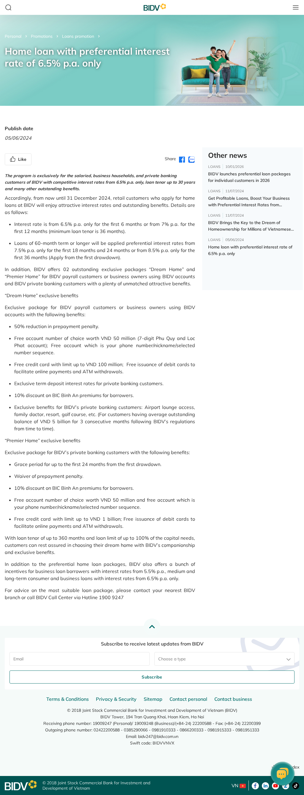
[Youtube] (275, 785)
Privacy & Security (116, 699)
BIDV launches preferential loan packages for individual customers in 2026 (249, 177)
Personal (13, 36)
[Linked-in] (265, 785)
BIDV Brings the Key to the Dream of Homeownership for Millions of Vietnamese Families (249, 226)
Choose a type (172, 659)
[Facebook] (255, 785)
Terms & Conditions (67, 699)
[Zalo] (285, 785)
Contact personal (188, 699)
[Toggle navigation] (295, 7)
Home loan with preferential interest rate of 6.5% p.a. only (250, 250)
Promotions (42, 36)
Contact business (233, 699)
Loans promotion (78, 36)
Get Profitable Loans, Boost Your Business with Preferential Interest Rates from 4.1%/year (249, 202)
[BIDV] (21, 785)
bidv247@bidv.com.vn (158, 736)
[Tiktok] (295, 785)
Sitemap (153, 699)
